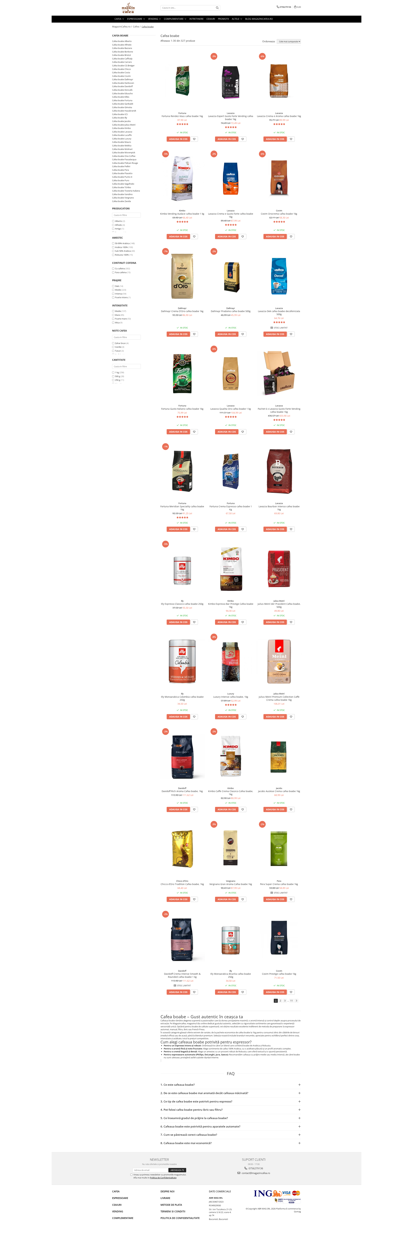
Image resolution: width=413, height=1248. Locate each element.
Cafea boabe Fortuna (122, 100)
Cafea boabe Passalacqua (124, 159)
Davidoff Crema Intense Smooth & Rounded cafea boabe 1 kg (182, 975)
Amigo (118, 228)
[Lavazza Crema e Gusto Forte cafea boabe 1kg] (230, 178)
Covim (279, 210)
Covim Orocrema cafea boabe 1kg (279, 213)
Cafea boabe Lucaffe (122, 135)
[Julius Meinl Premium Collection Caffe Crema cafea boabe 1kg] (279, 662)
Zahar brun (120, 343)
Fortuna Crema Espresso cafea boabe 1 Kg (231, 508)
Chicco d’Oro (182, 880)
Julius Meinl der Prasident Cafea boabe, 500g (279, 605)
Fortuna (182, 113)
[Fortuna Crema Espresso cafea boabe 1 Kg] (230, 471)
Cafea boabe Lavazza (122, 131)
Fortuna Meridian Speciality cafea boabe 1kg (182, 508)
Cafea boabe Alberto (122, 41)
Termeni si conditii (173, 1211)
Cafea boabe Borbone (122, 51)
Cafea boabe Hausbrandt (124, 110)
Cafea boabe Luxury (121, 138)
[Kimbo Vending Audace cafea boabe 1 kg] (182, 178)
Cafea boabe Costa (121, 72)
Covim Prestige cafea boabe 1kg (279, 973)
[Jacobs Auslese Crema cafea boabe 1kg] (279, 756)
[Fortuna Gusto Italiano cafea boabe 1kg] (182, 374)
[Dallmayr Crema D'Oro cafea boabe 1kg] (182, 276)
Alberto (118, 221)
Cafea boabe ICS (120, 114)
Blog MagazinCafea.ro (259, 18)
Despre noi (168, 1191)
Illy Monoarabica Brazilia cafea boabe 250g (230, 975)
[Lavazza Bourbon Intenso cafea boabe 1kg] (279, 471)
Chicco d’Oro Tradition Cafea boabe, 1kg (182, 884)
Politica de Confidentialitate (163, 1177)
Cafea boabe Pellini (121, 166)
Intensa (118, 293)
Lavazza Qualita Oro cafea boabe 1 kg (230, 408)
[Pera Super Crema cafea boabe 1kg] (279, 849)
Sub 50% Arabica (123, 250)
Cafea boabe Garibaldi (122, 103)
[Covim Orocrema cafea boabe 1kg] (279, 178)
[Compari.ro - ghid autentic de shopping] (123, 1235)
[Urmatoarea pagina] (296, 1001)
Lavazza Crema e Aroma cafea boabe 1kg (279, 116)
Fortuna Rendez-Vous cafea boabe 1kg (182, 116)
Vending (117, 1211)
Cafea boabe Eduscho (122, 93)
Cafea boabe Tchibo (121, 187)
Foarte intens (121, 297)
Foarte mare (121, 318)
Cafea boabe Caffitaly (122, 58)
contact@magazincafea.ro (255, 1173)
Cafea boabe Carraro (122, 62)
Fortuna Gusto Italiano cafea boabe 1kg (182, 408)
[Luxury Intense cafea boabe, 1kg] (230, 662)
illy (182, 600)
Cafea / (137, 26)
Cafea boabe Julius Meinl (123, 124)
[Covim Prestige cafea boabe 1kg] (279, 939)
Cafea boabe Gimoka (122, 107)
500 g (117, 376)
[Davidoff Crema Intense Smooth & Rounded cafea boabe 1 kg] (182, 939)
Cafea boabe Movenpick (123, 152)
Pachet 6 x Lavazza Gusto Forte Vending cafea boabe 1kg (279, 410)
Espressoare (120, 1198)
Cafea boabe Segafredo (123, 183)
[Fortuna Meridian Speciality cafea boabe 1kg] (182, 471)
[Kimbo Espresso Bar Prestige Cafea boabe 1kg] (230, 569)
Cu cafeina (120, 268)
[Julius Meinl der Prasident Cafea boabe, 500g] (279, 569)
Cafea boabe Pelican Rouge (125, 163)
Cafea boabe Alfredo (121, 44)
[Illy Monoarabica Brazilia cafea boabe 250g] (230, 939)
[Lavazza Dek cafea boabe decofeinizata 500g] (279, 276)
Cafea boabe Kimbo (121, 128)
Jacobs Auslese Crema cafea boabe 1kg (279, 791)
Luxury (230, 693)
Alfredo (118, 224)
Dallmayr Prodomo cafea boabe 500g (231, 311)
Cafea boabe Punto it (122, 176)
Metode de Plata (171, 1204)
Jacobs (279, 788)
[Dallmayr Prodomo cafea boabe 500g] (230, 276)
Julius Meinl (279, 600)
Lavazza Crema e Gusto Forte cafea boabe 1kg (230, 215)
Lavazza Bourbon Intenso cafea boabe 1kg (279, 508)
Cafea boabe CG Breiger (123, 65)
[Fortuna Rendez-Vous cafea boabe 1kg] (182, 81)
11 (291, 1000)
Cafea (116, 1191)
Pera (279, 880)
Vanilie (118, 346)
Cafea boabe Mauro (121, 142)
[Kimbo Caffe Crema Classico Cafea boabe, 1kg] (230, 756)
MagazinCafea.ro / (122, 26)
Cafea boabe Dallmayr (122, 79)
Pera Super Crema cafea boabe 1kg (279, 884)
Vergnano (230, 880)
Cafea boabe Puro (120, 180)
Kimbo (182, 210)
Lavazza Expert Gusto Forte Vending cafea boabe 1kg (230, 118)
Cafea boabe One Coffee (123, 156)
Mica (117, 322)
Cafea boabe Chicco (121, 69)
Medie (118, 289)
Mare (117, 314)
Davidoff (182, 788)
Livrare (165, 1198)
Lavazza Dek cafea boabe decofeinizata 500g (279, 313)
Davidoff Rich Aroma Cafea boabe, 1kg (182, 791)
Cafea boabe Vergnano (123, 197)
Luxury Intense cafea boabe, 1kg (230, 696)
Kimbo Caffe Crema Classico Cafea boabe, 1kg (230, 793)
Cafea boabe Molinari (122, 149)
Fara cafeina (120, 272)
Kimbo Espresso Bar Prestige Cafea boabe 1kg (230, 605)
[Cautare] (217, 7)
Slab (117, 286)
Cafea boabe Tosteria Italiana (126, 190)
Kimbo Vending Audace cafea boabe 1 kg (182, 213)
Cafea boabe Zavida (121, 201)
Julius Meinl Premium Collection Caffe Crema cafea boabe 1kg (279, 698)
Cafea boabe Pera (120, 169)
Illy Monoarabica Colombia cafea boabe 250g (182, 698)
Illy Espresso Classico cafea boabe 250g (182, 603)
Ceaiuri (117, 1204)
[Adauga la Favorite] (194, 139)
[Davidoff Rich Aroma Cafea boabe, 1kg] (182, 756)
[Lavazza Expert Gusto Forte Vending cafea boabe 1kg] (230, 81)
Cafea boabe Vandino (122, 194)
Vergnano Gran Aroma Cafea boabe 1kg (230, 884)
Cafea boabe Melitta (121, 145)
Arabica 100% (121, 247)
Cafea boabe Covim (121, 76)
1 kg (117, 372)
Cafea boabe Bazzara (122, 48)
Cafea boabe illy (119, 117)
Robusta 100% (122, 254)
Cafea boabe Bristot (121, 55)
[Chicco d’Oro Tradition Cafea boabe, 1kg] (182, 849)
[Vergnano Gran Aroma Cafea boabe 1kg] (230, 849)
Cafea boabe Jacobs (121, 121)
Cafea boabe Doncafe (122, 89)
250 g (117, 380)
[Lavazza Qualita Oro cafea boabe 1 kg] (230, 374)
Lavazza (230, 113)
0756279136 (255, 1168)
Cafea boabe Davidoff (122, 86)
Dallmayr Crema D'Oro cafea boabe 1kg (182, 311)
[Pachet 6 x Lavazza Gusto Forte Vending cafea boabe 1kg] (279, 374)
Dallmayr (182, 308)
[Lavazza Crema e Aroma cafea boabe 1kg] (279, 81)
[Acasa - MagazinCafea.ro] (128, 7)
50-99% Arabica (122, 243)
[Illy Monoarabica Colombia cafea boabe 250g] (182, 662)
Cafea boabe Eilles (120, 96)
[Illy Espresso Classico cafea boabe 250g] (182, 569)
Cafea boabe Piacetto (122, 173)
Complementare (122, 1218)
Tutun (118, 350)
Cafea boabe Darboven (123, 82)
